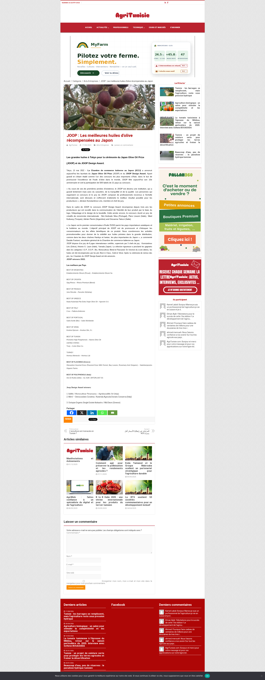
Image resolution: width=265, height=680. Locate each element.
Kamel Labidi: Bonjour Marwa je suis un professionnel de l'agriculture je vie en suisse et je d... (183, 307)
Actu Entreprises (91, 81)
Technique (138, 27)
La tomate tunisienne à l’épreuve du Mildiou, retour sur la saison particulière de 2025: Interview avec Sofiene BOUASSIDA (180, 123)
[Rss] (165, 2)
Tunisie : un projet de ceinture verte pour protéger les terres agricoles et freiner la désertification (180, 140)
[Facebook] (168, 2)
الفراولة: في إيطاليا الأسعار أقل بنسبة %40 (137, 431)
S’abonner (175, 27)
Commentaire (73, 533)
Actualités (102, 27)
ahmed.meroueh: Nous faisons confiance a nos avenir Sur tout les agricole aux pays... (182, 334)
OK (207, 676)
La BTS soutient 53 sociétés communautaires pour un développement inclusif (138, 501)
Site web (70, 573)
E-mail (70, 564)
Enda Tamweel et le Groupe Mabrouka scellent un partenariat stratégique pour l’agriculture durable (138, 468)
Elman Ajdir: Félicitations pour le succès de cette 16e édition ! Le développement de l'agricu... (180, 316)
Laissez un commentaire (123, 145)
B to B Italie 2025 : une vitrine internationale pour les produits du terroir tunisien (109, 501)
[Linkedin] (92, 412)
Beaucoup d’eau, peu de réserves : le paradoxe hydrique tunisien (187, 154)
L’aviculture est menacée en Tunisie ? (81, 431)
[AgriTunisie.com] (132, 13)
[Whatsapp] (102, 412)
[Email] (112, 412)
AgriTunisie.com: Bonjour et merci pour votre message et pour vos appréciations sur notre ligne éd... (181, 344)
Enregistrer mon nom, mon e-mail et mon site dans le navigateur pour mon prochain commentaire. (109, 582)
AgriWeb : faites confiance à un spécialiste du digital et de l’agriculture (80, 501)
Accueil (88, 27)
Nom (69, 556)
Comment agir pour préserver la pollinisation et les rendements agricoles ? (109, 467)
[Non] (261, 675)
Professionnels (120, 27)
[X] (82, 412)
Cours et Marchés (157, 27)
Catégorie (77, 81)
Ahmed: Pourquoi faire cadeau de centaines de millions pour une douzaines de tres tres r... (181, 325)
